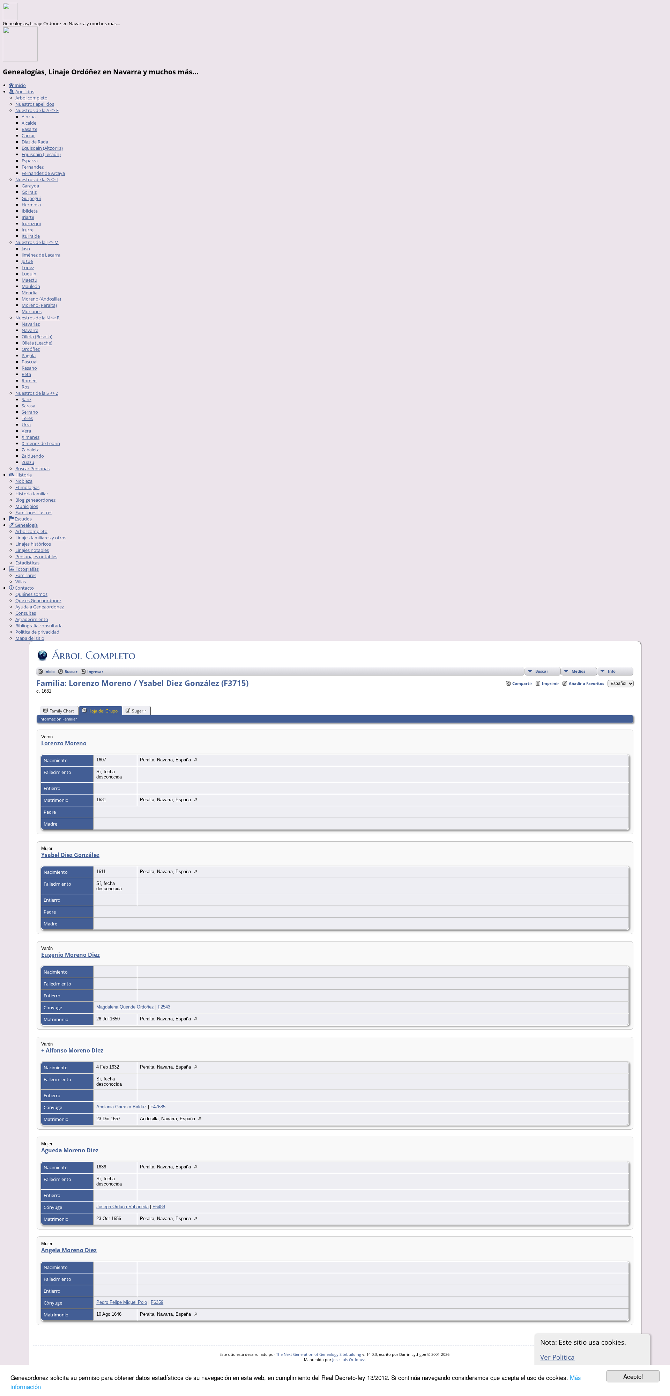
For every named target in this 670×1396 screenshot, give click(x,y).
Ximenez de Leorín (41, 443)
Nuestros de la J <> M (37, 242)
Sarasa (28, 405)
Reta (26, 374)
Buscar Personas (32, 468)
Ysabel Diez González (70, 855)
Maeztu (29, 280)
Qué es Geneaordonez (38, 600)
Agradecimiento (31, 619)
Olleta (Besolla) (37, 336)
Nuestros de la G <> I (36, 179)
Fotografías (26, 569)
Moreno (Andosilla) (41, 299)
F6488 (158, 1206)
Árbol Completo (93, 655)
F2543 (164, 1007)
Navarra (30, 330)
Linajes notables (32, 550)
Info (612, 671)
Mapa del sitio (29, 638)
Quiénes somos (31, 594)
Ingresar (95, 671)
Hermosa (31, 204)
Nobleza (23, 481)
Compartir (522, 683)
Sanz (26, 399)
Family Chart (62, 711)
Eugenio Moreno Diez (70, 955)
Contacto (24, 588)
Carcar (28, 135)
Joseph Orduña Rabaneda (122, 1206)
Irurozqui (31, 223)
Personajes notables (36, 556)
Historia (23, 475)
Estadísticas (27, 563)
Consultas (25, 613)
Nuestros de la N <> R (37, 318)
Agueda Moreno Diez (69, 1150)
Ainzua (29, 116)
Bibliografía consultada (38, 625)
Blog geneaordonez (35, 500)
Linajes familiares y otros (40, 537)
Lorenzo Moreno (64, 743)
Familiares (25, 575)
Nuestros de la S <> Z (36, 393)
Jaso (26, 248)
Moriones (32, 311)
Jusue (27, 261)
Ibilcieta (30, 211)
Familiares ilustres (33, 512)
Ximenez (30, 437)
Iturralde (31, 236)
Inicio (20, 85)
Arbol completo (31, 98)
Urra (26, 424)
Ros (25, 387)
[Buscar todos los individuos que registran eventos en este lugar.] (197, 759)
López (28, 267)
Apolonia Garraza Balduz (121, 1106)
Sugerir (139, 711)
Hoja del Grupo (103, 711)
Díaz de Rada (35, 142)
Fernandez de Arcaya (43, 173)
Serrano (30, 412)
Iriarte (28, 217)
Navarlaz (31, 324)
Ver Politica (557, 1357)
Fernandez (33, 167)
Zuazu (28, 462)
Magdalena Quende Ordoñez (125, 1007)
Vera (26, 431)
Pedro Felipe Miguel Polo (121, 1302)
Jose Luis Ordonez (348, 1359)
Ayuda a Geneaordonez (39, 607)
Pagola (29, 355)
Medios (578, 671)
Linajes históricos (33, 544)
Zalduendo (33, 456)
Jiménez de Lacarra (41, 255)
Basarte (29, 129)
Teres (27, 418)
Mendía (29, 292)
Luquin (29, 274)
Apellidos (24, 91)
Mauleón (31, 286)
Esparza (30, 160)
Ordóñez (31, 349)
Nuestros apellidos (34, 104)
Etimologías (27, 487)
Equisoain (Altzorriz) (42, 148)
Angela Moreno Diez (69, 1250)
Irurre (28, 230)
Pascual (29, 362)
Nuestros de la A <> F (37, 110)
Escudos (23, 519)
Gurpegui (31, 198)
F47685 (157, 1106)
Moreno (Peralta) (39, 305)
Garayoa (30, 186)
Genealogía (26, 525)
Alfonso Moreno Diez (74, 1050)
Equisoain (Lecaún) (41, 154)
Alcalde (29, 123)
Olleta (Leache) (37, 343)
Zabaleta (30, 449)
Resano (29, 368)
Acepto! (633, 1376)
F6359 (157, 1302)
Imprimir (550, 683)
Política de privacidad (37, 632)
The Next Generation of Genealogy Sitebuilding (318, 1354)
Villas (20, 581)
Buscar (541, 671)
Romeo (29, 380)
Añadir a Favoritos (586, 683)
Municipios (26, 506)
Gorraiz (29, 192)
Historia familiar (31, 493)
